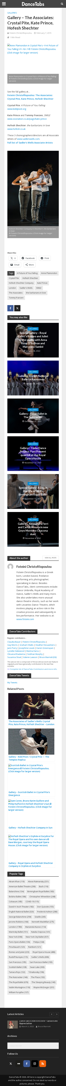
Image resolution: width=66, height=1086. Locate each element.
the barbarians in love (36, 292)
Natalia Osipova (40, 932)
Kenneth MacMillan (43, 921)
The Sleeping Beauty (43, 982)
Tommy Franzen (16, 297)
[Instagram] (34, 1063)
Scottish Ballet (17, 967)
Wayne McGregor (43, 987)
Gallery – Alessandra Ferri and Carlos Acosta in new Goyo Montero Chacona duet (33, 529)
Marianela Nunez (35, 927)
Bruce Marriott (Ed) (48, 657)
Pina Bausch (17, 947)
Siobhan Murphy (35, 654)
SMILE (38, 288)
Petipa (38, 942)
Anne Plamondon (49, 273)
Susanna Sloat (14, 657)
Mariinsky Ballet (18, 932)
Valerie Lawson (30, 657)
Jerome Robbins (18, 921)
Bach (43, 886)
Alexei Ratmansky (38, 881)
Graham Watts (26, 644)
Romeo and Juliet (19, 952)
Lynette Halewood (15, 651)
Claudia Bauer (14, 641)
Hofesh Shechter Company (21, 283)
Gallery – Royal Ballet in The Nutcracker (33, 415)
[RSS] (42, 1063)
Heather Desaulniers (45, 644)
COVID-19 (32, 901)
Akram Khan (16, 881)
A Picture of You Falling (27, 273)
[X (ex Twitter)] (10, 1063)
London (12, 288)
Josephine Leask (27, 648)
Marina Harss (32, 651)
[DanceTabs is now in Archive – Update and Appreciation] (12, 1024)
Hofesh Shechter (30, 278)
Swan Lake (37, 967)
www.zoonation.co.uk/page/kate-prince (27, 118)
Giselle (40, 916)
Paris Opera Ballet (19, 942)
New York (15, 937)
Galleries (12, 13)
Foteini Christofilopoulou (21, 33)
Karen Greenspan (45, 648)
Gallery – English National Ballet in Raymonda (33, 377)
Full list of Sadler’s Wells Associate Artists (30, 142)
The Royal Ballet (18, 982)
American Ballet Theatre (22, 886)
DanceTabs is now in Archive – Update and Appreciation (38, 1022)
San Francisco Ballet (41, 962)
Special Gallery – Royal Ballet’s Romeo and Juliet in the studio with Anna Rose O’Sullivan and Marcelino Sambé (33, 339)
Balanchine (16, 891)
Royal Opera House (44, 952)
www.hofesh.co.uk (16, 128)
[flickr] (18, 1063)
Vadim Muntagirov (19, 987)
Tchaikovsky (36, 972)
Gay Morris (12, 644)
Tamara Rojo (17, 972)
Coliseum (15, 901)
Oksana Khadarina (16, 654)
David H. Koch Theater (21, 906)
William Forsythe (18, 992)
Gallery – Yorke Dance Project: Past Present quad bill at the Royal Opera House (33, 453)
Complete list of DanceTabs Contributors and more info (33, 669)
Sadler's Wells (26, 288)
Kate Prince (42, 283)
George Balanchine (20, 916)
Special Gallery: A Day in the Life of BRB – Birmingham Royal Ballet (33, 491)
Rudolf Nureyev (18, 957)
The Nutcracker (18, 977)
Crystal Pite (14, 278)
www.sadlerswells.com (28, 138)
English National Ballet (21, 911)
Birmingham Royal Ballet (40, 891)
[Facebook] (26, 1063)
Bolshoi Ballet (17, 896)
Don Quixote (45, 906)
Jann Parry (12, 648)
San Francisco (17, 962)
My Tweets (12, 682)
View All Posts (50, 558)
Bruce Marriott (44, 1026)
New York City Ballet (37, 937)
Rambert (34, 947)
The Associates (15, 292)
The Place (38, 977)
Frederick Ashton (47, 911)
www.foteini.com (25, 619)
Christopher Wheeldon (42, 896)
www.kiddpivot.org (16, 108)
